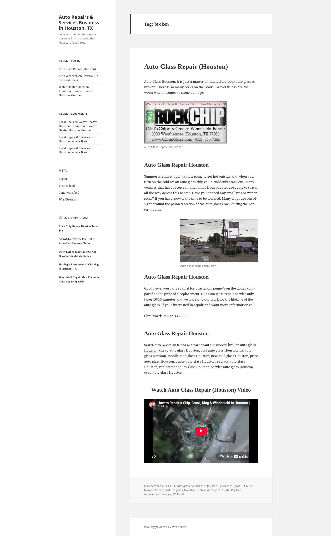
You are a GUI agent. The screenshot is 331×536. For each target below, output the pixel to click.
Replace (236, 490)
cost (167, 490)
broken (149, 490)
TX (174, 494)
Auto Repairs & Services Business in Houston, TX (79, 22)
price (217, 490)
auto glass (183, 486)
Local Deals (66, 122)
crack (233, 182)
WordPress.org (68, 199)
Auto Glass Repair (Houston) (77, 69)
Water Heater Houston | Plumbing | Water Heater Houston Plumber (76, 91)
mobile (173, 356)
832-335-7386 (177, 316)
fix (173, 490)
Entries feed (67, 186)
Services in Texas (229, 486)
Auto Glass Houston (159, 81)
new (210, 490)
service (166, 494)
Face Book (80, 141)
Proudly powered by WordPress (165, 527)
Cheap (159, 490)
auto (249, 486)
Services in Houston (204, 486)
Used (180, 494)
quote (226, 490)
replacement (152, 494)
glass (179, 490)
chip (200, 182)
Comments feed (69, 192)
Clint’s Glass (78, 218)
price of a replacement (181, 294)
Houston (189, 490)
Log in (63, 179)
